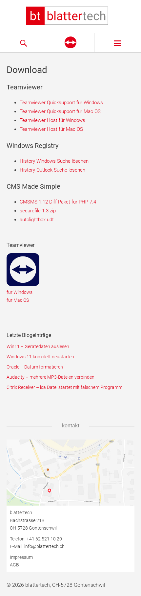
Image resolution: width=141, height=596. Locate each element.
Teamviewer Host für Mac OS (51, 129)
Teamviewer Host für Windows (52, 120)
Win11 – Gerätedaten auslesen (38, 346)
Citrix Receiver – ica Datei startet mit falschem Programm (64, 387)
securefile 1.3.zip (38, 211)
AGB (14, 564)
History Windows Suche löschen (54, 161)
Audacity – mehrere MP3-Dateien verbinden (50, 377)
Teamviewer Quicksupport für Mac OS (60, 111)
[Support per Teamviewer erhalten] (70, 43)
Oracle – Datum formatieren (35, 367)
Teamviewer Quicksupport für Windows (61, 103)
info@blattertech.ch (44, 546)
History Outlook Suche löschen (52, 170)
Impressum (21, 557)
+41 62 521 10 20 (44, 538)
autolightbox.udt (37, 220)
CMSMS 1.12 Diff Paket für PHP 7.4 (58, 202)
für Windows (19, 292)
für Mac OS (18, 300)
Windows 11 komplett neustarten (40, 356)
